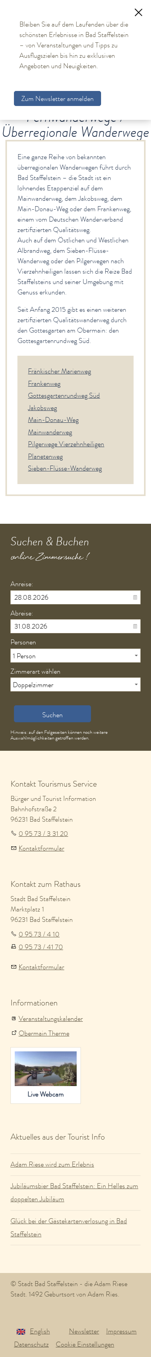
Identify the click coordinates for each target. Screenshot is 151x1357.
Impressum (121, 1331)
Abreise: (21, 613)
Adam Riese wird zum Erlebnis (52, 1164)
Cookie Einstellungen (85, 1344)
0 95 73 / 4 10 (39, 934)
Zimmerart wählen (35, 671)
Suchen (52, 715)
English (40, 1331)
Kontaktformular (41, 848)
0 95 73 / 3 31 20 (43, 833)
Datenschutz (31, 1344)
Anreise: (21, 584)
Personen (23, 642)
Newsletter (84, 1331)
